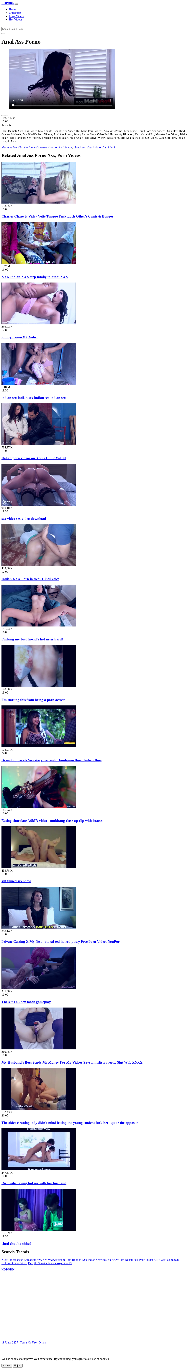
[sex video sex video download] (38, 504)
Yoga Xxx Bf (64, 1263)
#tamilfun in (109, 147)
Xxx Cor (6, 1259)
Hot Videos (15, 19)
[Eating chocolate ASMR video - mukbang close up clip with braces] (38, 806)
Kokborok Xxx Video (14, 1263)
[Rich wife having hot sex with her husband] (38, 1169)
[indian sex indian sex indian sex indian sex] (38, 383)
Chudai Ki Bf (152, 1259)
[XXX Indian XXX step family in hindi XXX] (38, 262)
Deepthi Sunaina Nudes (42, 1263)
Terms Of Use (28, 1342)
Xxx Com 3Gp (170, 1259)
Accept (7, 1365)
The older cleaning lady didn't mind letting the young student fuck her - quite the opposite (69, 1123)
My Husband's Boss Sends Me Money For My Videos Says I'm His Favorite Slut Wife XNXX (71, 1062)
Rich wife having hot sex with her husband (33, 1183)
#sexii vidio (94, 147)
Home (12, 9)
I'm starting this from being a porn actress (33, 700)
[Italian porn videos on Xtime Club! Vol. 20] (38, 444)
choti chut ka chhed (16, 1244)
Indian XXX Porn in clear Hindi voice (30, 579)
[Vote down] (6, 115)
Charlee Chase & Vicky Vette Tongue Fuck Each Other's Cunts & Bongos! (57, 216)
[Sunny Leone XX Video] (38, 323)
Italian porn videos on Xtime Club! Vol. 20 (33, 458)
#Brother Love (26, 147)
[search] (2, 33)
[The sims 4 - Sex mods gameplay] (38, 987)
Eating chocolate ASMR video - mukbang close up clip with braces (51, 821)
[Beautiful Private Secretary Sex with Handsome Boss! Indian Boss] (38, 746)
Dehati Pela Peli (134, 1259)
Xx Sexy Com (115, 1259)
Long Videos (16, 16)
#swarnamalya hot (47, 147)
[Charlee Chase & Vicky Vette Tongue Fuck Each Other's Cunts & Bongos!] (38, 202)
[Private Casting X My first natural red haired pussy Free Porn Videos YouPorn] (38, 927)
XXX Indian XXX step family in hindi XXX (34, 277)
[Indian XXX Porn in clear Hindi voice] (38, 565)
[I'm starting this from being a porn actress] (38, 685)
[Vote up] (2, 115)
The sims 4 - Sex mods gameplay (26, 1002)
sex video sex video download (23, 519)
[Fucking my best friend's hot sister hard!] (38, 625)
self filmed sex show (16, 881)
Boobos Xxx (79, 1259)
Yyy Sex (42, 1259)
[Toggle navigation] (16, 4)
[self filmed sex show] (38, 867)
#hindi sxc (80, 147)
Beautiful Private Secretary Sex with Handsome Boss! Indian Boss (51, 760)
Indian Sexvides (97, 1259)
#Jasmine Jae (9, 147)
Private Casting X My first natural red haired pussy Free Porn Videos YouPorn (61, 941)
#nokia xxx (65, 147)
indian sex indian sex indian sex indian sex (33, 398)
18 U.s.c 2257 (9, 1342)
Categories (15, 12)
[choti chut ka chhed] (38, 1229)
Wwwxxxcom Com (59, 1259)
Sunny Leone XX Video (19, 337)
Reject (17, 1365)
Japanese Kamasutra (24, 1259)
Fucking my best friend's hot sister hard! (32, 639)
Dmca (42, 1342)
